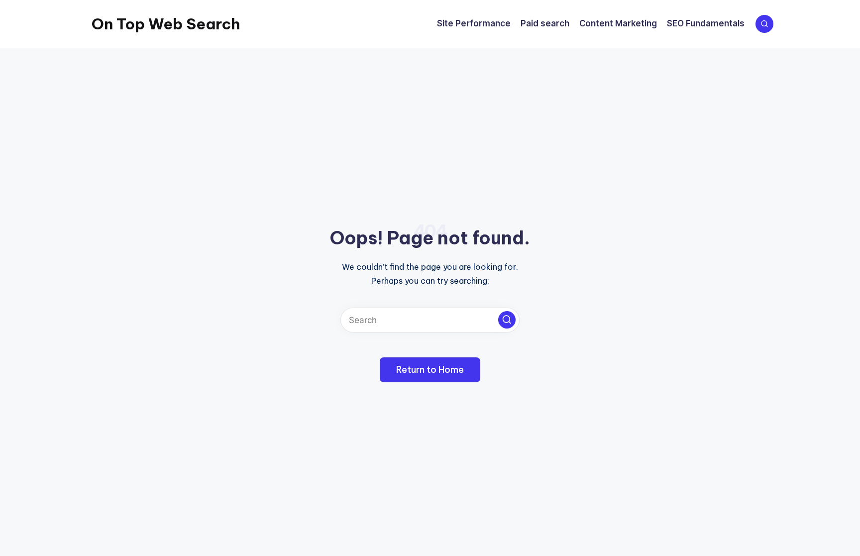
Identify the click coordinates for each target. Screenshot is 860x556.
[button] (507, 320)
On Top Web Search (166, 23)
